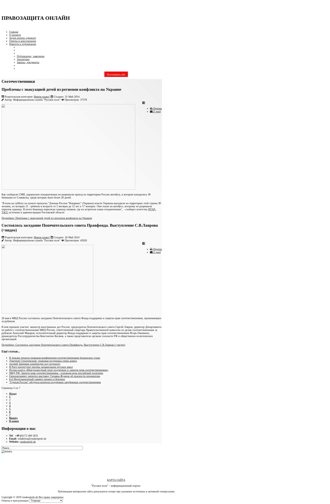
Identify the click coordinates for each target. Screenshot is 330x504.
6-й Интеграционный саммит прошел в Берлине (37, 379)
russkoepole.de (28, 441)
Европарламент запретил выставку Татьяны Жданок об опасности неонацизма (54, 376)
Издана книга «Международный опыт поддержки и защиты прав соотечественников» (58, 370)
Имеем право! (42, 96)
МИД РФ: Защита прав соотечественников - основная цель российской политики (56, 373)
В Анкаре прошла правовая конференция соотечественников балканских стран (54, 357)
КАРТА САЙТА (116, 480)
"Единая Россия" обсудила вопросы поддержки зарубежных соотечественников (55, 382)
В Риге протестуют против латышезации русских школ (41, 367)
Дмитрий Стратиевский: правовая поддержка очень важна (43, 361)
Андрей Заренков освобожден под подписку (34, 364)
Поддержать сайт (116, 74)
